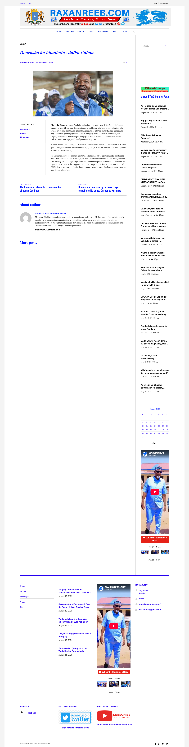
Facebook (25, 130)
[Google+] (159, 743)
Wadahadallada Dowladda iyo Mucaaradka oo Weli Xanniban (73, 620)
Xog (22, 607)
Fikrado (23, 591)
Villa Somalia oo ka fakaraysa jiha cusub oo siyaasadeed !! (155, 371)
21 (159, 430)
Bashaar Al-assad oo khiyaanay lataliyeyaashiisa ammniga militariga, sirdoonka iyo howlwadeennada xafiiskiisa (154, 195)
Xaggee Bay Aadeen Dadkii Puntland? (154, 122)
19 (151, 430)
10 (143, 426)
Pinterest (24, 137)
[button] (159, 547)
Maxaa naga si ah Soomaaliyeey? (149, 357)
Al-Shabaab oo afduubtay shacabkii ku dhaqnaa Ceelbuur (40, 188)
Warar (23, 44)
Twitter (23, 133)
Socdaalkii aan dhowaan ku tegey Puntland (154, 327)
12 (151, 426)
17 (143, 430)
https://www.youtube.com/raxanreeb (114, 725)
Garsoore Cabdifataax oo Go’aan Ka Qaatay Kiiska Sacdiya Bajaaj (74, 605)
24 (143, 433)
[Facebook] (155, 743)
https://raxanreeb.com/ (149, 604)
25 (147, 433)
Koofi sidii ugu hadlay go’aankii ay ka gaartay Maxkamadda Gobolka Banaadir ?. (152, 386)
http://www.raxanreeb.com (47, 230)
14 (159, 426)
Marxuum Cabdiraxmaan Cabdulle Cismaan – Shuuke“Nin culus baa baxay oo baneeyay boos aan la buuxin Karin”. (155, 239)
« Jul (153, 443)
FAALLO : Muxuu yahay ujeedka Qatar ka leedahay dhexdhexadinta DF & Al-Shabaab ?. (153, 313)
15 (163, 426)
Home (22, 586)
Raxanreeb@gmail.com (150, 610)
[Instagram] (163, 743)
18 (147, 430)
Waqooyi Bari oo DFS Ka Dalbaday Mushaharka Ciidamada (74, 591)
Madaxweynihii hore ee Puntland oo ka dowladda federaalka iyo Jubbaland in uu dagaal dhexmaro (154, 210)
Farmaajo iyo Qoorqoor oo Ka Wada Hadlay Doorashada (72, 649)
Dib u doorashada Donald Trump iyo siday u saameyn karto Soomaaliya (154, 225)
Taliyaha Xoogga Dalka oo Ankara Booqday (74, 635)
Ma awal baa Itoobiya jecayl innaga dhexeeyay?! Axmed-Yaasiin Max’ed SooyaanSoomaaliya (154, 151)
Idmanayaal (24, 596)
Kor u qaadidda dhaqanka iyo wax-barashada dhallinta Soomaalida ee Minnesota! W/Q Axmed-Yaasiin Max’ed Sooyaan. (154, 107)
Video (22, 601)
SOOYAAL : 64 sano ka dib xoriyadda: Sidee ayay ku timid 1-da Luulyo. (154, 298)
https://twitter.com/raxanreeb (75, 728)
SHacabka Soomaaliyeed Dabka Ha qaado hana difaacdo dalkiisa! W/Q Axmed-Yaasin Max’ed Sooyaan (153, 269)
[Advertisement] (153, 70)
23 (167, 430)
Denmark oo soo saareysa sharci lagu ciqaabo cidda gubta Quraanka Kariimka (99, 188)
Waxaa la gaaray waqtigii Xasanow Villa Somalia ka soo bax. (153, 254)
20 (155, 430)
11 (147, 426)
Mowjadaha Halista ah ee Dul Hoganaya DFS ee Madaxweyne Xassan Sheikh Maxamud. (155, 283)
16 (167, 426)
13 (155, 426)
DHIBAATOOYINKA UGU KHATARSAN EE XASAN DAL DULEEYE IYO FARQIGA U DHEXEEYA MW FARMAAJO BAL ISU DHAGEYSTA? (154, 181)
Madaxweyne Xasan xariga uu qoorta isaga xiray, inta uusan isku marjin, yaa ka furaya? (154, 342)
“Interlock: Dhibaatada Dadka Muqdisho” (152, 166)
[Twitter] (167, 743)
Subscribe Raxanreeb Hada (156, 539)
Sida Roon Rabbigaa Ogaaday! (151, 136)
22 (163, 430)
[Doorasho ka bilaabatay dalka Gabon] (73, 93)
